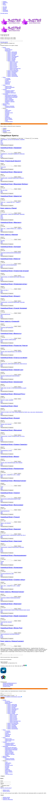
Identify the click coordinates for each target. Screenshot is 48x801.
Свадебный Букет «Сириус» (10, 493)
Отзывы (4, 4)
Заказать (2, 697)
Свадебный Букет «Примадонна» (12, 468)
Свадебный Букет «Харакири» (11, 148)
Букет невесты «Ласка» (8, 208)
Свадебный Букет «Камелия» (10, 529)
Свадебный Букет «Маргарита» (11, 172)
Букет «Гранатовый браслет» (10, 161)
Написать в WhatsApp (8, 799)
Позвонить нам (6, 798)
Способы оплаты (6, 686)
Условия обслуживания (8, 684)
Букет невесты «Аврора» (9, 234)
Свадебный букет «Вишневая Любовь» (14, 184)
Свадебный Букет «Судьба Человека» (13, 308)
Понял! (2, 795)
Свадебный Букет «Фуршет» (10, 296)
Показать (28, 138)
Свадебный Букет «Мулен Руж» (11, 628)
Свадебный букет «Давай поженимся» (13, 616)
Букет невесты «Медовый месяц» (12, 592)
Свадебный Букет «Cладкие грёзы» (12, 579)
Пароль (2, 783)
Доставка (5, 6)
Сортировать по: (14, 138)
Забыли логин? (6, 790)
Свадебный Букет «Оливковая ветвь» (13, 284)
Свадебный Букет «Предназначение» (13, 555)
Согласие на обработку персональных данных (10, 696)
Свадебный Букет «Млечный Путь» (12, 394)
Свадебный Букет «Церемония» (11, 382)
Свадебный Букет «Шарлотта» (11, 196)
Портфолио (5, 10)
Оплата (4, 9)
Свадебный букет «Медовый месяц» (13, 481)
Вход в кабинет (8, 770)
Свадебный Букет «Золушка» (10, 246)
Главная (4, 1)
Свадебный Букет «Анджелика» (11, 567)
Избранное (5, 2)
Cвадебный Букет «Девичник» (10, 604)
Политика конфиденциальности (10, 683)
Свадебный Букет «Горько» (10, 517)
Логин (1, 780)
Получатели (5, 11)
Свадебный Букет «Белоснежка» (11, 505)
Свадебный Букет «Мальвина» (11, 430)
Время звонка (3, 695)
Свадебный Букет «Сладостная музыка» (14, 271)
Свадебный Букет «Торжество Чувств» (14, 345)
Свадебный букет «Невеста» (10, 259)
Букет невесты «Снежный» (9, 321)
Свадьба (5, 131)
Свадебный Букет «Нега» (9, 406)
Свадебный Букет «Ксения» (10, 418)
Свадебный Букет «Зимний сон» (11, 370)
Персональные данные (8, 685)
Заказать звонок (6, 797)
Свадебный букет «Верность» (10, 333)
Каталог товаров (6, 130)
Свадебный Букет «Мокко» (9, 456)
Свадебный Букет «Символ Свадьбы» (13, 444)
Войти (4, 3)
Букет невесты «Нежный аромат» (12, 641)
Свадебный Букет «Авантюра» (11, 541)
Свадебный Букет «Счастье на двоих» (13, 357)
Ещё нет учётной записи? (6, 787)
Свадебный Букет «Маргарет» (10, 222)
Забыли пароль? (6, 791)
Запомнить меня (5, 785)
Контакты (5, 7)
